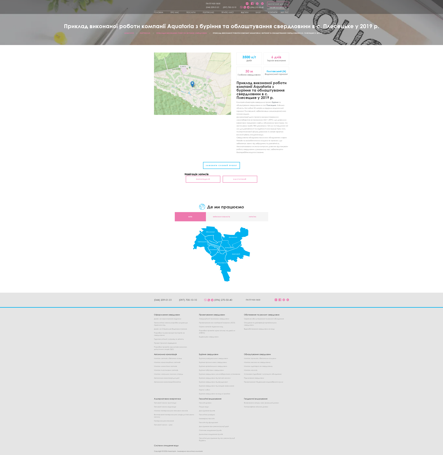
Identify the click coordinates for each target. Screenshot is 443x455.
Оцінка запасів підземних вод (211, 327)
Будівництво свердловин (209, 337)
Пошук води (204, 407)
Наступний (239, 179)
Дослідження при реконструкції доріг (214, 426)
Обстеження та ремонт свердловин (261, 314)
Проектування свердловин (212, 314)
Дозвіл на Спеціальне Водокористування (170, 329)
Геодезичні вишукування (255, 399)
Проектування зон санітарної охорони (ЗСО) (217, 323)
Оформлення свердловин (167, 314)
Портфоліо (208, 12)
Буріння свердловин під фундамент (213, 382)
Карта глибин (204, 390)
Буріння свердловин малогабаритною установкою (219, 374)
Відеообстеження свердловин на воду (259, 329)
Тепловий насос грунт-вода (165, 403)
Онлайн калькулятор (278, 7)
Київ (190, 217)
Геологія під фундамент (208, 422)
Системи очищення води (166, 445)
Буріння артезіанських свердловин (213, 366)
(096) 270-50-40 (257, 7)
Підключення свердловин (254, 378)
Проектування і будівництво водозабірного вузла (263, 382)
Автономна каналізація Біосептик (167, 382)
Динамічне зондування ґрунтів (211, 434)
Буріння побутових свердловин (211, 370)
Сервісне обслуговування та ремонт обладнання (264, 319)
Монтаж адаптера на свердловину (258, 366)
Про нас (175, 12)
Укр (282, 12)
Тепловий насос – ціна (163, 425)
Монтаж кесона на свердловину (257, 362)
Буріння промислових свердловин (213, 362)
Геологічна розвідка (207, 415)
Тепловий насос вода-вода (165, 407)
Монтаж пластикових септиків (166, 370)
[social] (241, 7)
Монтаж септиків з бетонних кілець (168, 358)
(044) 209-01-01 (212, 7)
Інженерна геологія (206, 418)
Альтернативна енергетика (167, 399)
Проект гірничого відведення (165, 343)
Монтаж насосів (250, 370)
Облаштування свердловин (257, 354)
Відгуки (244, 12)
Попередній (203, 179)
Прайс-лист (228, 12)
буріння (275, 102)
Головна (158, 12)
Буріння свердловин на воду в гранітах (214, 394)
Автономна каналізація (165, 354)
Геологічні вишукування (210, 399)
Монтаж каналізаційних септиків (167, 362)
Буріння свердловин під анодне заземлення (216, 386)
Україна (252, 217)
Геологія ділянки (205, 403)
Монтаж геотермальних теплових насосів (171, 411)
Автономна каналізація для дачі (166, 378)
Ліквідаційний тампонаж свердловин (214, 319)
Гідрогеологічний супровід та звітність (169, 339)
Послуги (191, 12)
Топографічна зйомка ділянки (256, 407)
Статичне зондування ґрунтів (210, 430)
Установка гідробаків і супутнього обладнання (262, 374)
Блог (258, 12)
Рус (287, 12)
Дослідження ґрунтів (207, 411)
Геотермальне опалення (164, 421)
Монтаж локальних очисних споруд (168, 374)
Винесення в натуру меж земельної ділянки (261, 403)
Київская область (221, 217)
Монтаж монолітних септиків (165, 366)
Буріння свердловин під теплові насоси (214, 378)
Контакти (272, 12)
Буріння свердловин (208, 354)
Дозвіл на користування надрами (167, 319)
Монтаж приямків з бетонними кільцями (260, 358)
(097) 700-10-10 (229, 7)
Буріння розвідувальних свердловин (213, 358)
